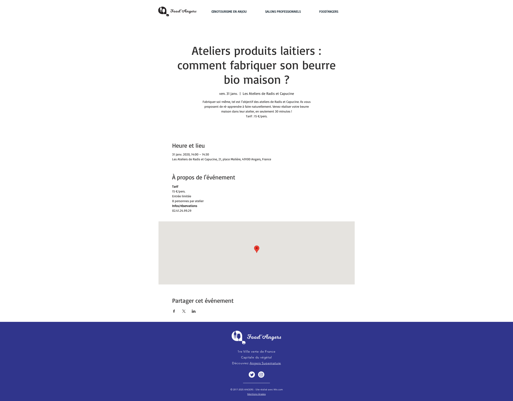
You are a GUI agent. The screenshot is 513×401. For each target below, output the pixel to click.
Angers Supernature (265, 363)
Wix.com (278, 389)
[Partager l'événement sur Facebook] (174, 311)
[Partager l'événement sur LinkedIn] (194, 311)
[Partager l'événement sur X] (184, 311)
